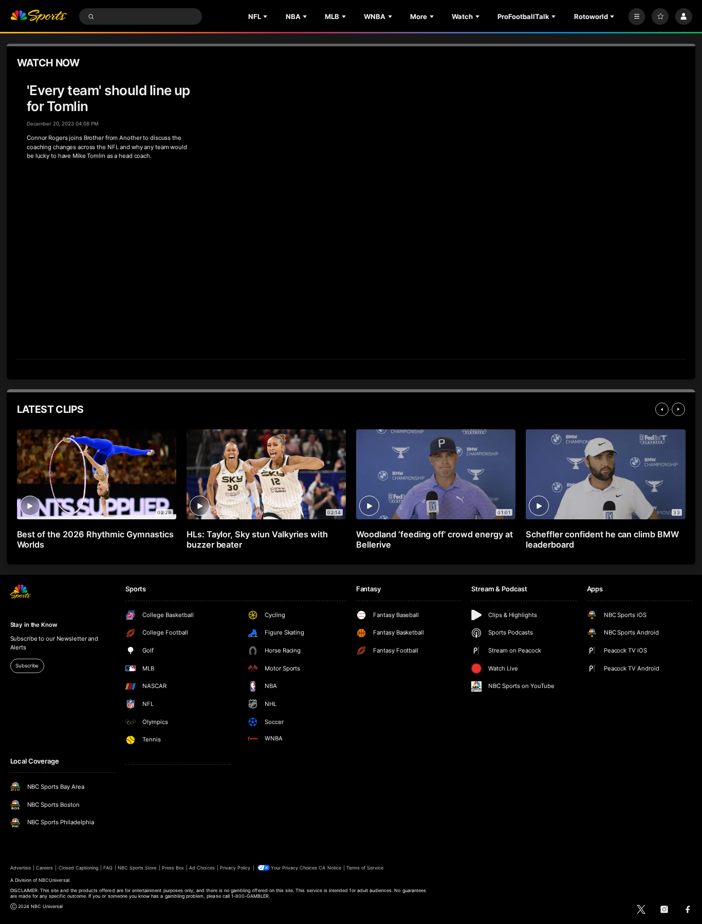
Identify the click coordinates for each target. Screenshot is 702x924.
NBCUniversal (54, 880)
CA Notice (330, 868)
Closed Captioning (79, 868)
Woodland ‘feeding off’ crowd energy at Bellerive (434, 539)
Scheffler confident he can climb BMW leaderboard (602, 539)
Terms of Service (364, 868)
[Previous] (662, 409)
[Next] (678, 409)
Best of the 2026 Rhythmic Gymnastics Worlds (95, 539)
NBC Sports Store (137, 868)
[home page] (38, 17)
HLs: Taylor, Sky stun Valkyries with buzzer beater (257, 539)
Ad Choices (201, 868)
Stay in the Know (34, 624)
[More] (637, 16)
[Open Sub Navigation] (266, 16)
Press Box (173, 868)
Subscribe (27, 665)
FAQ (107, 868)
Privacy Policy (235, 868)
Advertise (20, 868)
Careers (44, 868)
